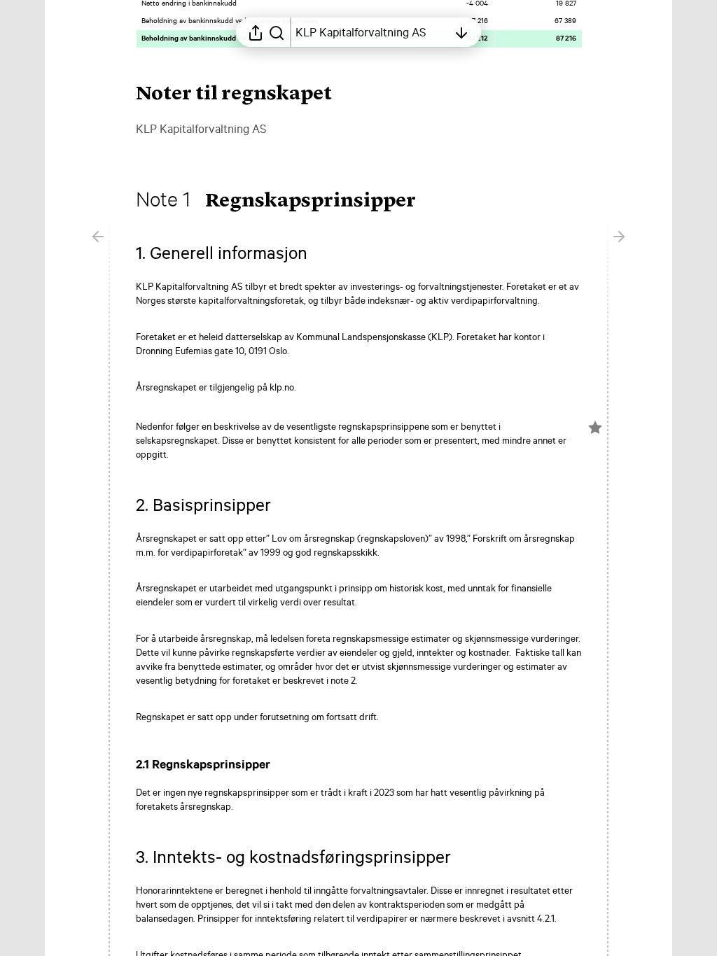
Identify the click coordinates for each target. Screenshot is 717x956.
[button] (289, 201)
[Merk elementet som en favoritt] (595, 427)
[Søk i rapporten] (276, 32)
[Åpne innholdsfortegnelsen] (461, 32)
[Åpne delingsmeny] (255, 32)
